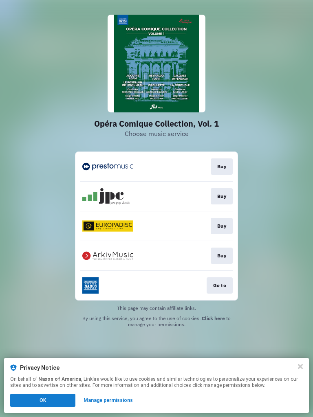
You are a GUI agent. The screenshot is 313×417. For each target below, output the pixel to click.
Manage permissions (108, 400)
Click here (213, 318)
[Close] (300, 366)
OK (43, 400)
